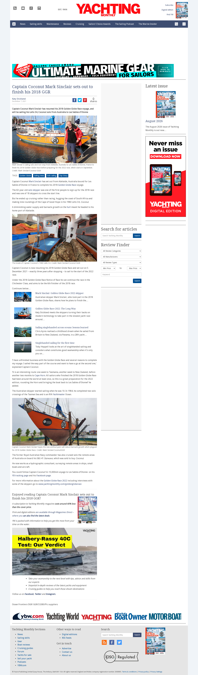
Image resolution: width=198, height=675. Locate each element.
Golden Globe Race (67, 185)
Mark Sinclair (35, 181)
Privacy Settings (156, 672)
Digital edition (167, 10)
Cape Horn (40, 375)
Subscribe (169, 5)
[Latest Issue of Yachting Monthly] (182, 10)
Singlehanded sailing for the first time (54, 343)
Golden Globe (25, 176)
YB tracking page (20, 475)
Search (137, 236)
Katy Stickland (19, 99)
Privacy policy (143, 672)
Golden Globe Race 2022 (55, 480)
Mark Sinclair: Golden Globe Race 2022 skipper (59, 293)
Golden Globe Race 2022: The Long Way (55, 308)
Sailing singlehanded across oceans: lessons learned (61, 327)
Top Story (63, 176)
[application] (54, 551)
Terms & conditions (129, 672)
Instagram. (51, 594)
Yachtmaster (59, 394)
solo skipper (34, 190)
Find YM (170, 14)
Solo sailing (51, 176)
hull (69, 207)
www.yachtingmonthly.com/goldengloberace (59, 484)
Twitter (38, 594)
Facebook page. (44, 475)
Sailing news (39, 176)
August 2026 (154, 121)
